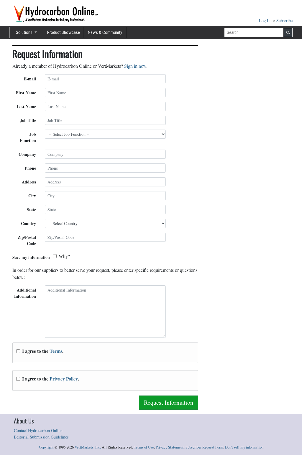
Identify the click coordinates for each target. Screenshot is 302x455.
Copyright (46, 447)
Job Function (28, 137)
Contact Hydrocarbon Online (38, 430)
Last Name (26, 106)
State (31, 209)
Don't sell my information (244, 447)
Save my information (31, 257)
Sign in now (135, 66)
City (32, 196)
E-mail (30, 79)
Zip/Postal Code (27, 240)
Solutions (24, 32)
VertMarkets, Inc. (88, 447)
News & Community (105, 32)
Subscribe (284, 20)
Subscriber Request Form (204, 447)
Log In (265, 20)
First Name (26, 93)
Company (27, 154)
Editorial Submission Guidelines (41, 437)
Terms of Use (144, 447)
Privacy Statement (170, 447)
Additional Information (25, 293)
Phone (30, 168)
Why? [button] (64, 256)
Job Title (28, 120)
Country (28, 223)
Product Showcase (63, 32)
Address (29, 182)
